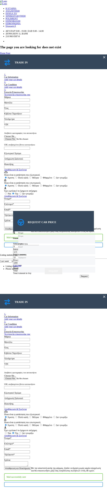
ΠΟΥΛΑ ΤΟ (11, 13)
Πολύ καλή (23, 177)
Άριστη (11, 177)
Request (53, 271)
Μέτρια (35, 177)
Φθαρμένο (47, 177)
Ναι (9, 193)
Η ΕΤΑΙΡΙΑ (11, 8)
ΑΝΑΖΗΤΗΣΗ (13, 11)
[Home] (3, 1)
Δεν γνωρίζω (61, 177)
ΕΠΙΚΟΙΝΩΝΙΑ (13, 23)
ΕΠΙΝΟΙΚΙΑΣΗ (13, 21)
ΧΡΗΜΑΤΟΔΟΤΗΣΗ (16, 16)
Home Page (5, 53)
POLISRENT (12, 18)
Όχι (16, 193)
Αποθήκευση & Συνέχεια (15, 170)
